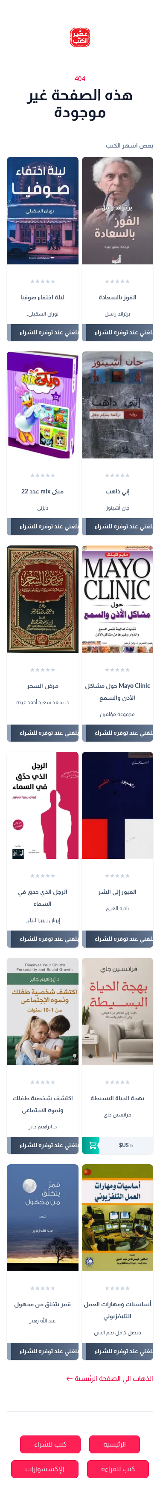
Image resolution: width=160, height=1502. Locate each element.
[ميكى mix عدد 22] (43, 405)
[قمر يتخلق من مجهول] (43, 1218)
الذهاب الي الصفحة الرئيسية (109, 1378)
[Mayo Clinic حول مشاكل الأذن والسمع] (118, 599)
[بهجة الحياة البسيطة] (118, 1011)
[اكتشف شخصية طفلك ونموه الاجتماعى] (43, 1011)
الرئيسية (114, 1444)
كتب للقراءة (118, 1469)
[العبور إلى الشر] (118, 805)
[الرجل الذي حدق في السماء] (43, 805)
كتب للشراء (50, 1444)
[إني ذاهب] (118, 405)
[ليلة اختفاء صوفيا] (43, 210)
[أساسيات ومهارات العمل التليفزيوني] (118, 1218)
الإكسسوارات (44, 1469)
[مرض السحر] (43, 599)
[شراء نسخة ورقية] (118, 1145)
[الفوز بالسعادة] (118, 210)
